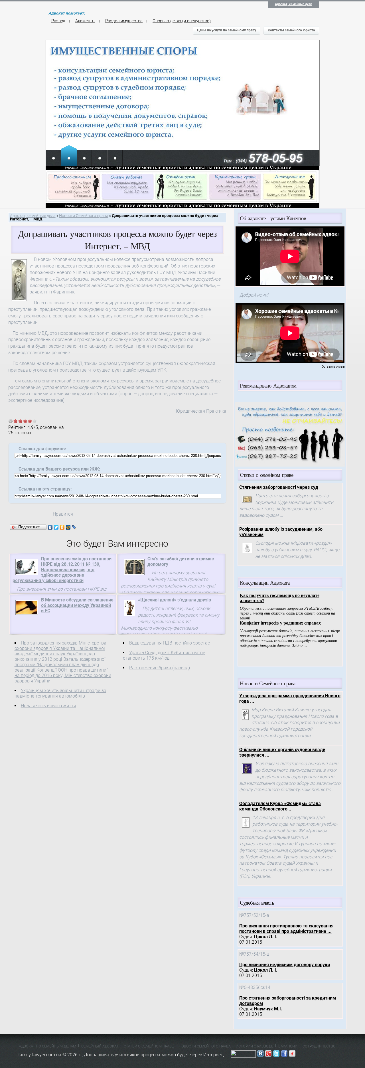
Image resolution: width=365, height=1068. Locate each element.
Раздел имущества (124, 20)
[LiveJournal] (74, 527)
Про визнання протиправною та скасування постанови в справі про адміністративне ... (286, 928)
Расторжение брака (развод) (159, 667)
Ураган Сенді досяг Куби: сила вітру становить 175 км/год (164, 655)
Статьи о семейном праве (149, 1046)
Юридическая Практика (201, 411)
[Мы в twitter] (276, 1054)
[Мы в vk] (260, 1054)
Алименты (85, 20)
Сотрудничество (319, 1046)
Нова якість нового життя (48, 705)
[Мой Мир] (68, 527)
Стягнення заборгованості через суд (278, 487)
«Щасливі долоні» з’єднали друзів (174, 600)
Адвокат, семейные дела (293, 4)
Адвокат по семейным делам (47, 1046)
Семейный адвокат (100, 1046)
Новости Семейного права (83, 215)
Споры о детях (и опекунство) (182, 20)
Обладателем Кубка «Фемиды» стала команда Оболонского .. (280, 806)
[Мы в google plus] (268, 1054)
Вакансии (287, 1046)
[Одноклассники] (62, 527)
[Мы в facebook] (284, 1054)
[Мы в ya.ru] (292, 1054)
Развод (58, 20)
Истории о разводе (254, 1046)
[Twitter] (56, 527)
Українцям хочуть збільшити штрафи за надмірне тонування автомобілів (60, 693)
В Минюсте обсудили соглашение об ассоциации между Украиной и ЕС (77, 605)
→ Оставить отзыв (331, 366)
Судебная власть (257, 902)
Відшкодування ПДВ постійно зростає (169, 643)
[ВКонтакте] (50, 527)
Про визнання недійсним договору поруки (284, 964)
